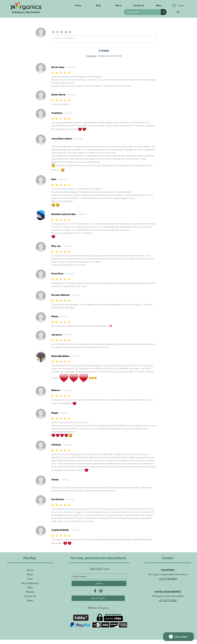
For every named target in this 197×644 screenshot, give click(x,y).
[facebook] (95, 591)
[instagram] (101, 591)
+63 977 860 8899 (168, 578)
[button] (179, 12)
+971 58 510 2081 (168, 600)
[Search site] (164, 12)
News (30, 600)
